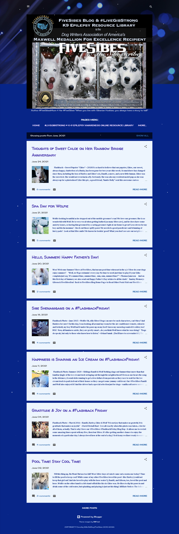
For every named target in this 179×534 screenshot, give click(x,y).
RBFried (96, 522)
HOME (36, 125)
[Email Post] (54, 190)
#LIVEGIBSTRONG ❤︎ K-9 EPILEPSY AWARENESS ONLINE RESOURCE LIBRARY (89, 125)
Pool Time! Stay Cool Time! (56, 461)
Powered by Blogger (91, 517)
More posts (89, 508)
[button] (145, 147)
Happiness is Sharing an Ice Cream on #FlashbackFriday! (85, 359)
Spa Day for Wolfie (50, 206)
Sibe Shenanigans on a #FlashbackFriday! (71, 308)
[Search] (150, 7)
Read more (140, 189)
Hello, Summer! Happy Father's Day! (65, 257)
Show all (142, 135)
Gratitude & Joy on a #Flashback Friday (69, 410)
